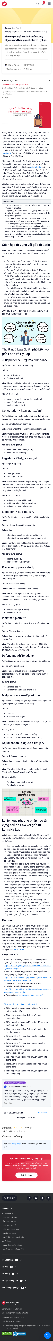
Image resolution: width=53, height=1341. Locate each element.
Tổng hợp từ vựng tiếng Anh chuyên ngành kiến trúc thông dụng (26, 1072)
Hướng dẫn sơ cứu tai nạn (12, 1245)
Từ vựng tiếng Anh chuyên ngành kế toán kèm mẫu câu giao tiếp (26, 1037)
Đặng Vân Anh (14, 65)
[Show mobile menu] (49, 4)
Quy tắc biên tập (13, 69)
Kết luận (5, 98)
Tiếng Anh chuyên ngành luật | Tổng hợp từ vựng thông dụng (27, 1065)
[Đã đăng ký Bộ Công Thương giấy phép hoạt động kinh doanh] (19, 1334)
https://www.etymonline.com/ (30, 995)
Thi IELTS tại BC (8, 1213)
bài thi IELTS (19, 949)
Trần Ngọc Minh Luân (17, 1086)
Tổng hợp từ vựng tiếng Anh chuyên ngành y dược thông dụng (25, 1016)
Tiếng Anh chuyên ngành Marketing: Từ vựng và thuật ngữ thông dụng (27, 1023)
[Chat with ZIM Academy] (47, 1335)
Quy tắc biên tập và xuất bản (13, 1237)
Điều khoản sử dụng (9, 1221)
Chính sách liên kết (9, 1225)
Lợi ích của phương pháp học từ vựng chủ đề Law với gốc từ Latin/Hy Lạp (24, 93)
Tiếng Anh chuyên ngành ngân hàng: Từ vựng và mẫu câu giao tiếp (27, 1009)
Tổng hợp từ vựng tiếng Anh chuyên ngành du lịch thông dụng (26, 1030)
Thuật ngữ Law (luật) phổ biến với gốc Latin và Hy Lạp (22, 88)
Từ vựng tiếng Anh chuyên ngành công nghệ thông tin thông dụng (25, 1044)
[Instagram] (48, 1198)
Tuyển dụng (6, 1241)
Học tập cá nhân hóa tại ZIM (13, 1249)
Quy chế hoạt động (9, 1233)
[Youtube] (35, 1198)
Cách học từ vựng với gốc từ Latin (15, 85)
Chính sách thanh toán (10, 1229)
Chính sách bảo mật (9, 1217)
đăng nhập (16, 1144)
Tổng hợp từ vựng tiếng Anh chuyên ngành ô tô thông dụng (26, 1058)
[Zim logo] (4, 3)
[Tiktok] (42, 1198)
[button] (37, 3)
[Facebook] (29, 1198)
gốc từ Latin (35, 167)
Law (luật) (6, 153)
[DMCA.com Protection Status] (7, 1334)
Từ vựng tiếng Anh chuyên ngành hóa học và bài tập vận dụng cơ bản (27, 1051)
